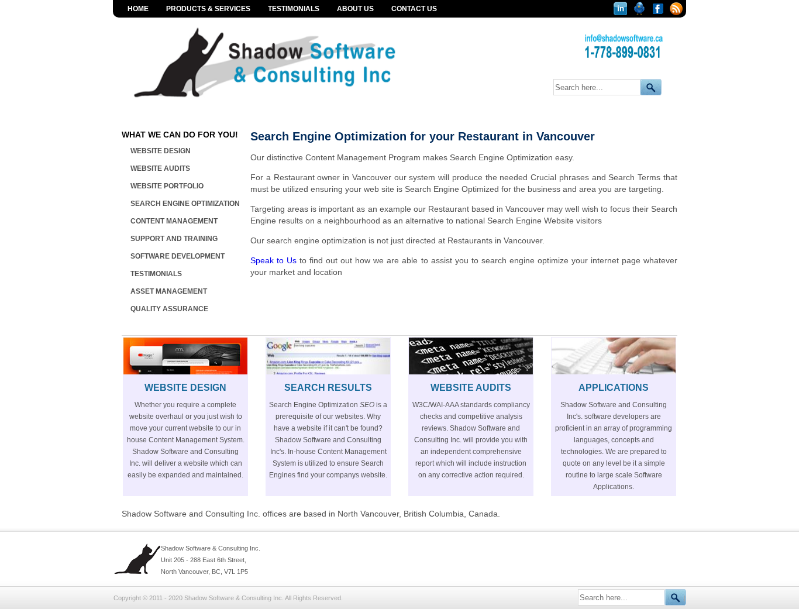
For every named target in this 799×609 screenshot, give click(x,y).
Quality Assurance (169, 309)
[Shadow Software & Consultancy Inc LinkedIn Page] (622, 12)
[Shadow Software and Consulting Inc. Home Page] (287, 102)
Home (138, 9)
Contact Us (414, 9)
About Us (355, 9)
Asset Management (168, 291)
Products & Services (208, 9)
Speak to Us (273, 260)
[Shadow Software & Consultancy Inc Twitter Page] (640, 12)
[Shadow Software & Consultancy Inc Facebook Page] (659, 12)
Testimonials (293, 9)
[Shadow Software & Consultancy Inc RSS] (676, 12)
